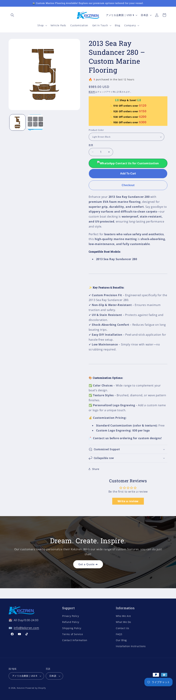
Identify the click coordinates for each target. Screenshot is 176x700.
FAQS (119, 634)
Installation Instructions (131, 646)
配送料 (92, 91)
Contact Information (74, 640)
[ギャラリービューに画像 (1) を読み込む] (17, 122)
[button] (12, 15)
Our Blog (121, 640)
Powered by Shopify (35, 688)
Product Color (96, 130)
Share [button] (95, 469)
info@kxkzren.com (26, 628)
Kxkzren (21, 688)
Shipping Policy (71, 628)
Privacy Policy (70, 616)
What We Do (123, 622)
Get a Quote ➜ (88, 564)
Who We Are (123, 616)
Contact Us (122, 628)
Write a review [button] (128, 501)
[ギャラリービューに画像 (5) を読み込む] (35, 122)
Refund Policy (70, 622)
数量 (91, 145)
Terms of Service (72, 634)
